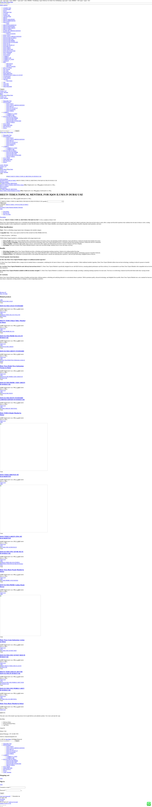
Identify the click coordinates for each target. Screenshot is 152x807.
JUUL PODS (6, 55)
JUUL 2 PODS (7, 53)
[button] (3, 312)
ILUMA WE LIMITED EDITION (12, 30)
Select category (4, 5)
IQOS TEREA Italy (8, 49)
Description (6, 211)
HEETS (5, 18)
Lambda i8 (6, 60)
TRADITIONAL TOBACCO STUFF (13, 75)
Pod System (9, 80)
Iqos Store (8, 739)
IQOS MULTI (6, 46)
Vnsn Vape (6, 83)
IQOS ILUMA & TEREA (9, 38)
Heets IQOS (6, 22)
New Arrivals (6, 69)
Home (1, 180)
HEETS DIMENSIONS (9, 20)
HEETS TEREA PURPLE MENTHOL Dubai (12, 185)
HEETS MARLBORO (9, 26)
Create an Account (13, 802)
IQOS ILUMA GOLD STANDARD (11, 306)
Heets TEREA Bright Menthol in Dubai (10, 190)
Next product (3, 187)
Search (2, 89)
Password (3, 790)
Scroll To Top (7, 803)
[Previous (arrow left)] (0, 806)
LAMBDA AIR (7, 58)
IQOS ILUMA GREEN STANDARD (12, 351)
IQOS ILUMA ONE (8, 39)
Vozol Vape (6, 85)
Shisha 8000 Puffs (7, 73)
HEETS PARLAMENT (9, 28)
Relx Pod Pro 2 (7, 72)
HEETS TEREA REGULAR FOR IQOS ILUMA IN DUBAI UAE (11, 672)
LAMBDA (6, 56)
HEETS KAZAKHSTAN (9, 25)
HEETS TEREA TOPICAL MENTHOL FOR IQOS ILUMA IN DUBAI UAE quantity (24, 201)
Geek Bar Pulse (7, 16)
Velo (4, 82)
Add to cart (3, 203)
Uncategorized (6, 76)
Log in (2, 793)
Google (2, 800)
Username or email (5, 787)
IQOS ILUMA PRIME (9, 40)
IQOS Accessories (11, 33)
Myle (4, 62)
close (1, 209)
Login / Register (7, 772)
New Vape (5, 70)
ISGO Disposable (7, 52)
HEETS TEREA (7, 29)
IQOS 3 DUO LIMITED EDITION (12, 36)
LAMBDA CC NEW (8, 59)
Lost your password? (5, 796)
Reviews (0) (6, 213)
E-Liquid (5, 13)
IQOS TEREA (7, 48)
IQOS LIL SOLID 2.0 (8, 45)
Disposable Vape (7, 12)
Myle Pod (8, 65)
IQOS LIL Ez (6, 43)
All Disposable (7, 9)
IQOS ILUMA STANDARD (10, 42)
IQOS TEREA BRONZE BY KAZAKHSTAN (9, 475)
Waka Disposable (7, 86)
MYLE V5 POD (7, 68)
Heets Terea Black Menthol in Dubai (12, 703)
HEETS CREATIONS (9, 19)
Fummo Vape (6, 15)
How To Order (7, 214)
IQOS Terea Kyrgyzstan (9, 50)
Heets (7, 23)
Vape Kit (5, 79)
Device (5, 10)
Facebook (2, 799)
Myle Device (9, 63)
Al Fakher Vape (7, 8)
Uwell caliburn (7, 78)
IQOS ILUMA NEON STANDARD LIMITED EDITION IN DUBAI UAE (12, 398)
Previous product (4, 182)
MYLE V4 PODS (11, 66)
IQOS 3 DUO (6, 35)
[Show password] (21, 790)
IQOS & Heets (7, 32)
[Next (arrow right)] (2, 806)
